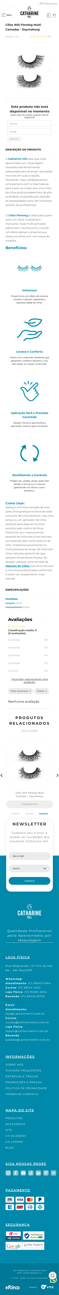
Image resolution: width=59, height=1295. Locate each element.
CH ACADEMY (16, 1135)
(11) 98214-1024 (29, 987)
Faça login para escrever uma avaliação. (29, 681)
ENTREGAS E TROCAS (22, 1076)
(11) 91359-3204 (35, 992)
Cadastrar (29, 880)
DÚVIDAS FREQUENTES (23, 1070)
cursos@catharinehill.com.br (27, 1022)
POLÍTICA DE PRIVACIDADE (26, 1088)
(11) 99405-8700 (33, 996)
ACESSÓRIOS (15, 1124)
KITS (9, 1130)
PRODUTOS (14, 1118)
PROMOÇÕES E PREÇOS (24, 1082)
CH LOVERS (14, 1141)
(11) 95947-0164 (39, 983)
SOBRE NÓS (15, 1064)
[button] (1, 775)
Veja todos (29, 730)
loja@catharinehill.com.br (25, 1013)
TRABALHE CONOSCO (22, 1094)
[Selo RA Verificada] (34, 1235)
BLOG (10, 1147)
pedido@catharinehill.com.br (28, 1039)
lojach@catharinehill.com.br (27, 1031)
